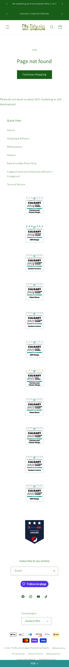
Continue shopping (35, 74)
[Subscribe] (54, 571)
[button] (34, 663)
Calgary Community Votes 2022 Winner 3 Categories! (30, 174)
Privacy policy (18, 654)
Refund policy (14, 147)
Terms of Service (16, 184)
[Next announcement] (62, 4)
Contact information (25, 659)
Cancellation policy (47, 659)
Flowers (11, 155)
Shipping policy (53, 654)
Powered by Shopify (40, 648)
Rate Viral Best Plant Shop (21, 163)
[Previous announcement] (7, 4)
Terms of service (35, 654)
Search (11, 130)
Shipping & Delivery (18, 138)
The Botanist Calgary (20, 648)
